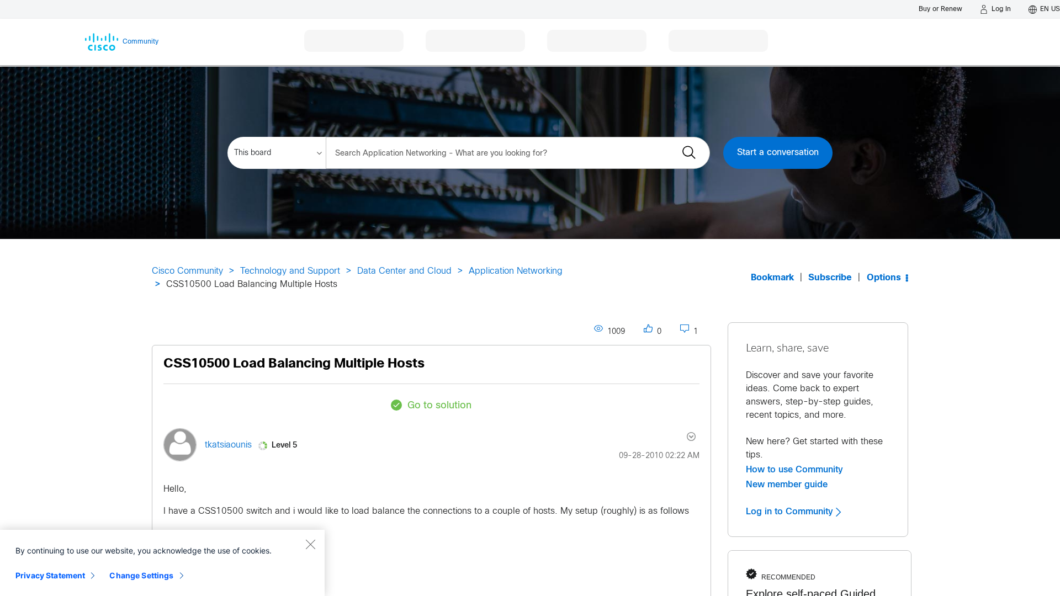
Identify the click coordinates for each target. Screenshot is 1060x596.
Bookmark (772, 278)
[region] (162, 563)
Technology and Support (290, 271)
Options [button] (884, 278)
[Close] (310, 544)
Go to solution (439, 406)
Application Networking (516, 271)
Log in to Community (791, 511)
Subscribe (830, 278)
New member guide (787, 484)
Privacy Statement (50, 575)
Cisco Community (187, 271)
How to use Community (794, 470)
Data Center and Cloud (404, 271)
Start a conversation (778, 152)
